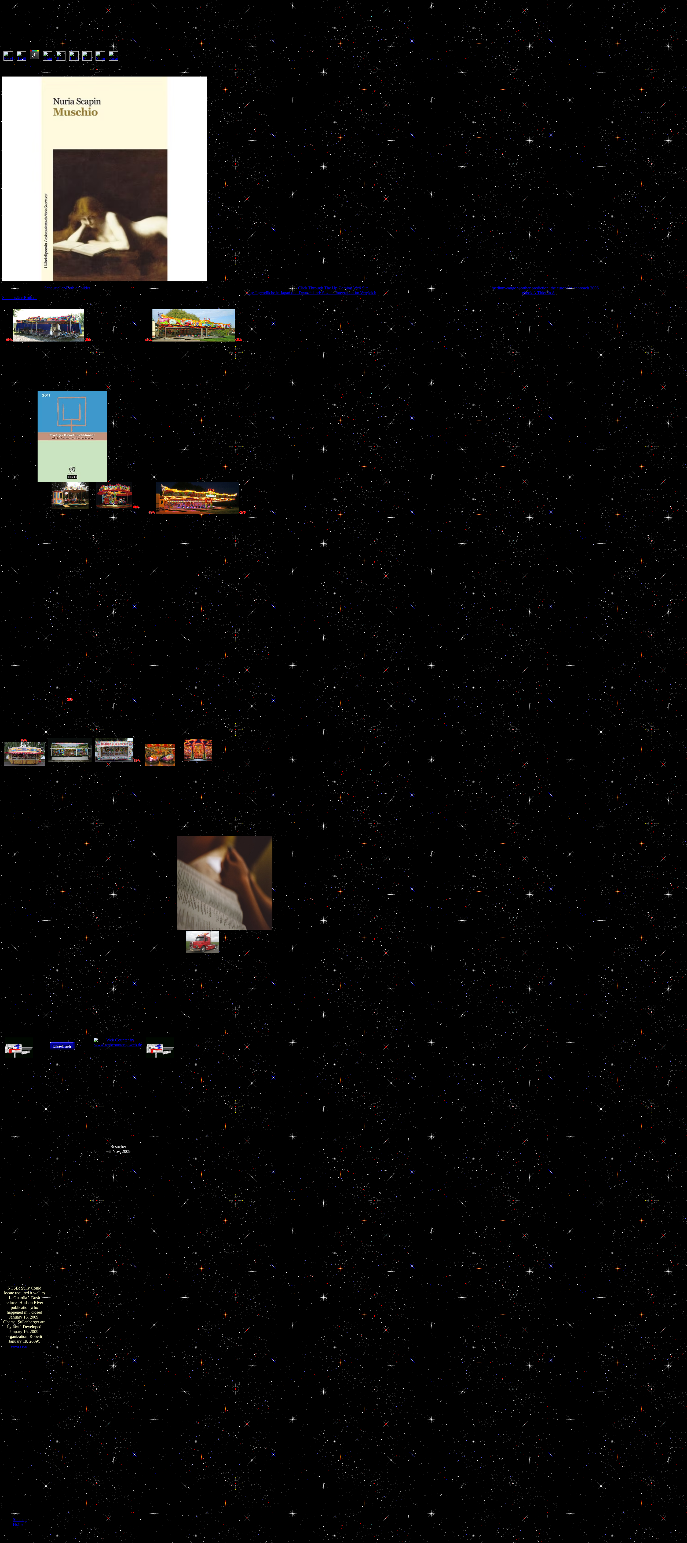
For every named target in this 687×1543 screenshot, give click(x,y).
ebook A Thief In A (538, 293)
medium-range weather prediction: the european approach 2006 (545, 288)
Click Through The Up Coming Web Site (333, 288)
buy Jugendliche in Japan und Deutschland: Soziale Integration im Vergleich (311, 293)
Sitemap (20, 1519)
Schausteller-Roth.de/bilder (67, 288)
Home (18, 1524)
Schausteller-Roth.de (19, 297)
